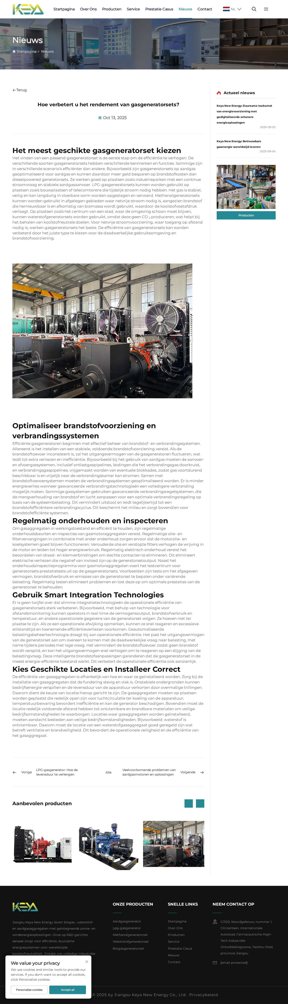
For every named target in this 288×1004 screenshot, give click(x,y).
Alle (108, 772)
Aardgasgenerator (127, 921)
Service (133, 9)
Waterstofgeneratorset (131, 942)
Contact (205, 9)
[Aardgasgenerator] (43, 843)
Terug (21, 90)
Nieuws (185, 9)
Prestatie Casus (159, 9)
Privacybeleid (203, 995)
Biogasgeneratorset (128, 948)
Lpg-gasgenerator (127, 928)
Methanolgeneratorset (130, 935)
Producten (112, 9)
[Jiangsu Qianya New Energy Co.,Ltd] (28, 9)
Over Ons (88, 9)
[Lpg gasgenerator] (108, 843)
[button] (188, 803)
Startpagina (64, 9)
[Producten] (246, 187)
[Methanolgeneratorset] (173, 843)
